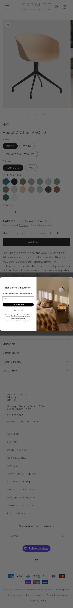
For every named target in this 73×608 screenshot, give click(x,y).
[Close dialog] (70, 279)
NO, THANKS (18, 310)
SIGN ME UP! (18, 304)
